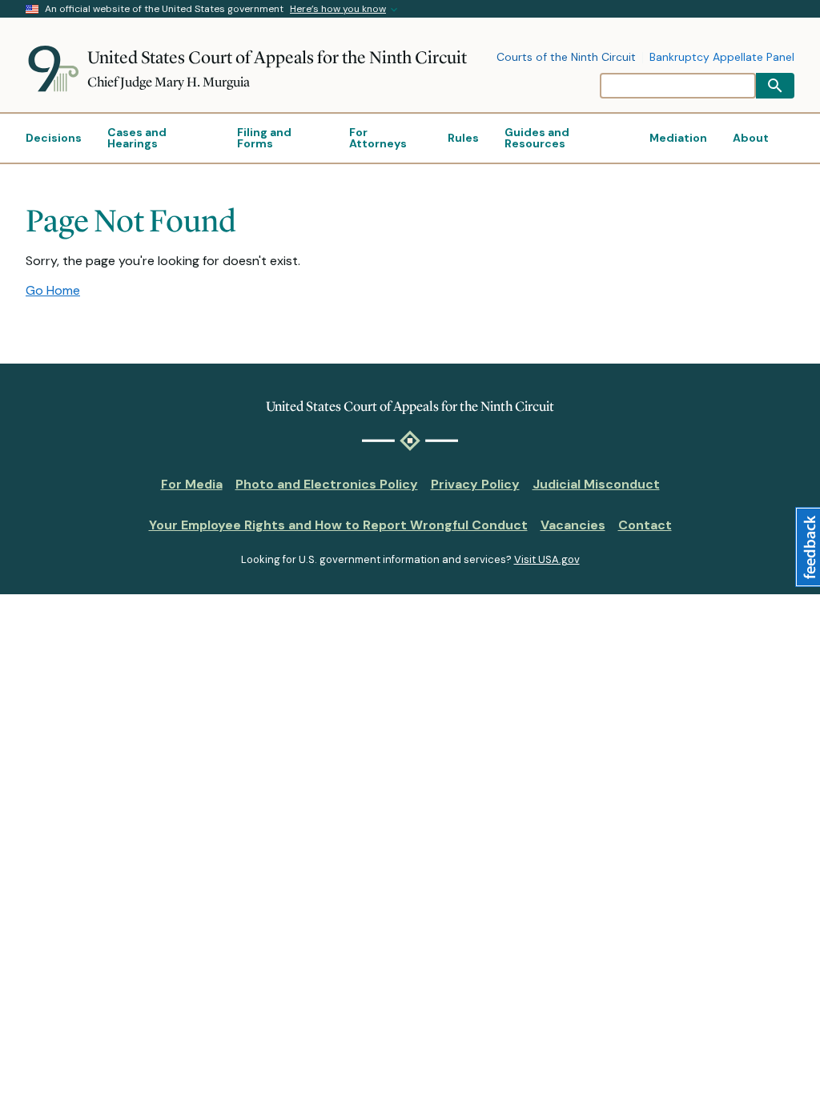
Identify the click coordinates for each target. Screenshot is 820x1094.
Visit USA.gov (547, 559)
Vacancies (573, 525)
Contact (645, 525)
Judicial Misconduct (596, 484)
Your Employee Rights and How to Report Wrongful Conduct (338, 525)
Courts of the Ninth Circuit (566, 57)
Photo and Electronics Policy (326, 484)
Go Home (53, 290)
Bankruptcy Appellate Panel (721, 57)
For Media (192, 484)
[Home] (56, 69)
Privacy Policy (475, 484)
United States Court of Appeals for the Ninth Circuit (277, 57)
